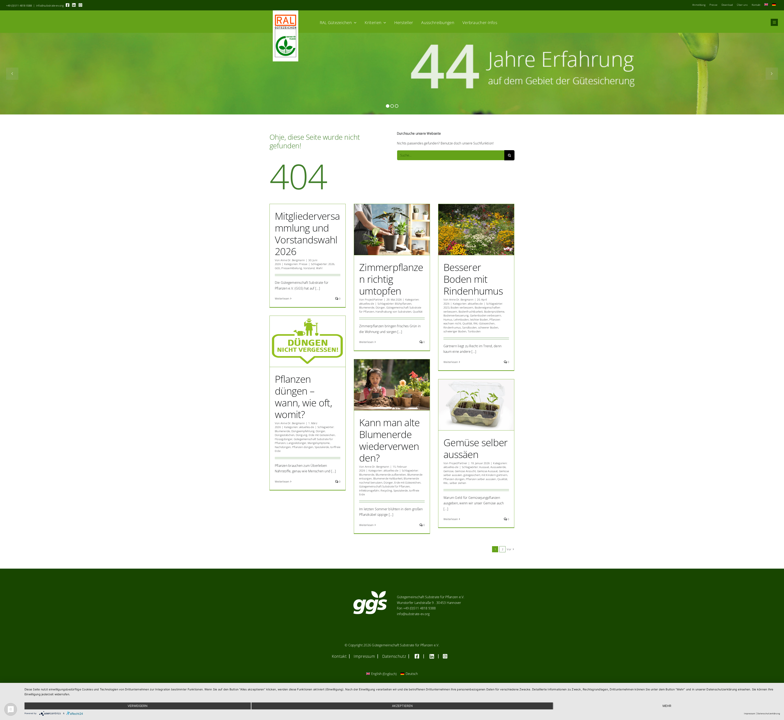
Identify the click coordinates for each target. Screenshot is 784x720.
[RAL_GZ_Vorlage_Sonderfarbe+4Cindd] (285, 12)
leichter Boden (479, 319)
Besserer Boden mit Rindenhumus (473, 279)
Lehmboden (461, 319)
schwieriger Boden (454, 331)
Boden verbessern (462, 307)
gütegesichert (471, 475)
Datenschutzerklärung (768, 713)
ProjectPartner (374, 299)
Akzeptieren (402, 706)
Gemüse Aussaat (487, 471)
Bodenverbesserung (456, 315)
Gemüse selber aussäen (475, 448)
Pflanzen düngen (302, 447)
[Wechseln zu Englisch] (766, 5)
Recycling (386, 490)
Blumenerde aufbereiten (391, 474)
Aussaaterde (498, 467)
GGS (277, 268)
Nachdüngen (283, 447)
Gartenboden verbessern (485, 315)
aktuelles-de (366, 303)
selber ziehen (458, 483)
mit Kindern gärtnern (494, 475)
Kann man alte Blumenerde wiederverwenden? (389, 440)
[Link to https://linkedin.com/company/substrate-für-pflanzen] (74, 5)
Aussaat (484, 467)
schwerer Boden (488, 327)
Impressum (749, 713)
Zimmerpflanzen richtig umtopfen (391, 279)
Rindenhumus (452, 327)
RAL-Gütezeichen (484, 323)
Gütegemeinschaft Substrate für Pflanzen (384, 486)
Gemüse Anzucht (465, 471)
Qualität (418, 311)
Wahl (319, 268)
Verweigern (137, 706)
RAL (445, 483)
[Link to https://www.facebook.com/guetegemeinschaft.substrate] (67, 5)
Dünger (380, 307)
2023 (446, 307)
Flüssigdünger (283, 439)
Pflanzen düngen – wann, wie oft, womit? (303, 396)
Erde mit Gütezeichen (322, 435)
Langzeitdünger (296, 443)
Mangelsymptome (319, 443)
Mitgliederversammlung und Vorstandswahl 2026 (307, 233)
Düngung (301, 435)
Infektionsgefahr (369, 490)
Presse (303, 264)
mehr (667, 706)
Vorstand (309, 268)
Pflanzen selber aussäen (481, 479)
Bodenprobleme (494, 311)
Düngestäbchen (284, 435)
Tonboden (474, 331)
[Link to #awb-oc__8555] (774, 22)
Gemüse (448, 471)
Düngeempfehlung (303, 431)
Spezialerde (322, 447)
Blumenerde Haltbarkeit (387, 478)
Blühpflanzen (403, 303)
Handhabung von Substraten (393, 311)
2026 (331, 264)
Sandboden (469, 327)
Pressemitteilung (291, 268)
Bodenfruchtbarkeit (471, 311)
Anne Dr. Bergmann (293, 260)
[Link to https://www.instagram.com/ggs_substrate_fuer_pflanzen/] (80, 5)
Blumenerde (366, 307)
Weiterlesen (282, 298)
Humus (447, 319)
